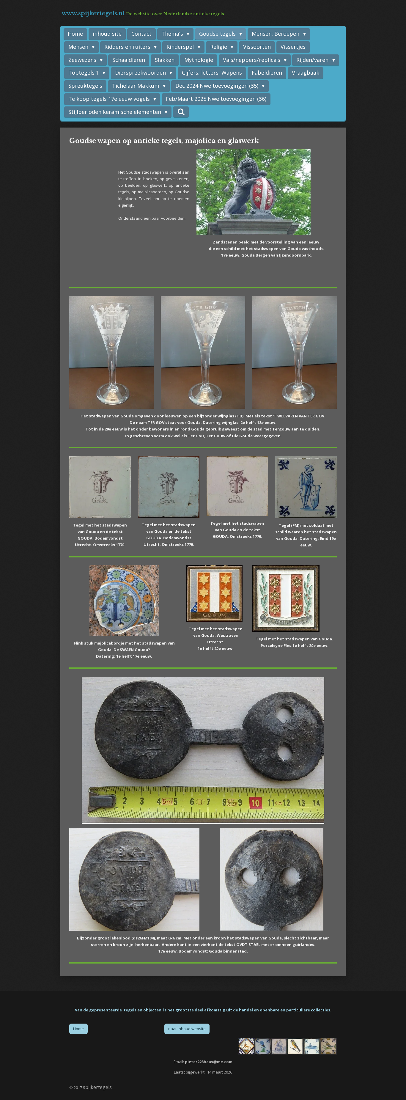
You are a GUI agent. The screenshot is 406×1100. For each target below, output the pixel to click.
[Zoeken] (181, 111)
